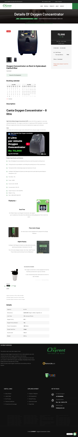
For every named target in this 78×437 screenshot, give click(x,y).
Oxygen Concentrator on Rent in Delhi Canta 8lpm (15, 295)
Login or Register (58, 1)
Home (41, 6)
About (57, 6)
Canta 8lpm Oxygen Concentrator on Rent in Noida (15, 297)
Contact (62, 6)
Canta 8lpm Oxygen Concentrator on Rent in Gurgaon (15, 299)
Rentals (46, 6)
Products (52, 6)
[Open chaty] (74, 434)
